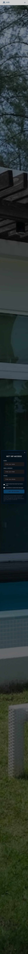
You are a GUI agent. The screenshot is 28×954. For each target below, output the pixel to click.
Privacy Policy (8, 500)
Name (5, 460)
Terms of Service (21, 499)
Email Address (8, 468)
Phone (5, 475)
